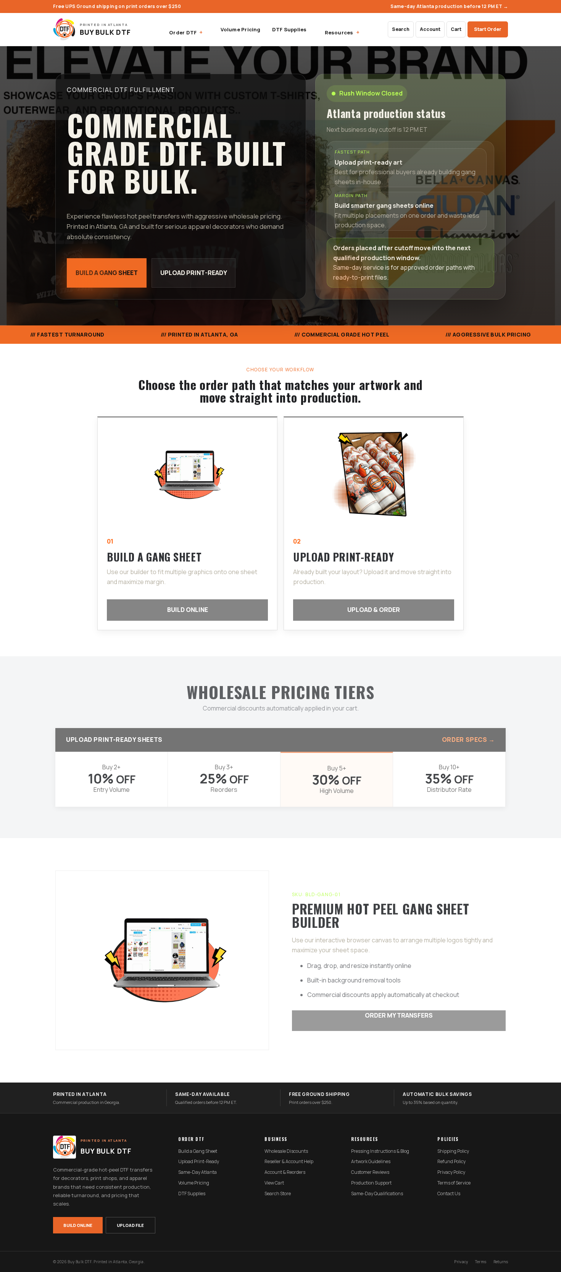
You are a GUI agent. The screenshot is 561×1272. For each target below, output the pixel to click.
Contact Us (448, 1194)
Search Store (277, 1194)
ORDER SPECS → (468, 739)
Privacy (461, 1261)
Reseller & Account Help (288, 1162)
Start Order (487, 29)
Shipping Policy (453, 1151)
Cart (456, 29)
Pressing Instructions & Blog (380, 1151)
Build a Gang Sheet (107, 273)
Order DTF (183, 32)
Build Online (187, 609)
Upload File (130, 1225)
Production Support (371, 1183)
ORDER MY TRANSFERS (399, 1015)
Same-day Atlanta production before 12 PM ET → (449, 6)
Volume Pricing (240, 29)
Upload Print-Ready (193, 273)
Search (400, 29)
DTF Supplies (289, 29)
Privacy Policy (451, 1172)
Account (430, 29)
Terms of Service (454, 1183)
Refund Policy (451, 1162)
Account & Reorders (284, 1172)
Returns (500, 1261)
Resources (339, 32)
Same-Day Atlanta (197, 1172)
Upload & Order (373, 609)
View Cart (274, 1183)
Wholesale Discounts (286, 1151)
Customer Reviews (370, 1172)
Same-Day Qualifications (377, 1194)
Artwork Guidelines (370, 1162)
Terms (481, 1261)
